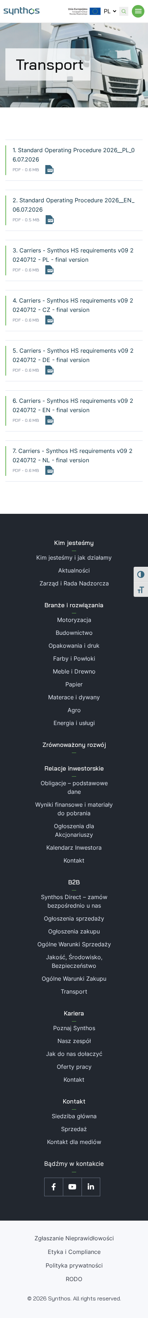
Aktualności (74, 570)
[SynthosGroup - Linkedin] (91, 1187)
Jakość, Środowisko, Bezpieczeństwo (74, 961)
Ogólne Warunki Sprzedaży (74, 944)
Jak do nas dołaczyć (74, 1053)
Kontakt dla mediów (74, 1141)
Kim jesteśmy (74, 542)
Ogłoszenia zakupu (74, 931)
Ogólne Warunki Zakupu (74, 978)
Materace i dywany (74, 697)
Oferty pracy (74, 1066)
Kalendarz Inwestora (74, 847)
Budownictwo (74, 632)
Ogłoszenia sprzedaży (74, 918)
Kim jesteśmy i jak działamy (74, 557)
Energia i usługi (74, 722)
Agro (74, 710)
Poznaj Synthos (74, 1028)
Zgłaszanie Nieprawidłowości (74, 1238)
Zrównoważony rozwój (74, 744)
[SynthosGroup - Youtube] (72, 1187)
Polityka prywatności (74, 1265)
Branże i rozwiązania (74, 605)
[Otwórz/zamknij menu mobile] (138, 11)
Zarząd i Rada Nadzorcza (74, 583)
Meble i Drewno (74, 671)
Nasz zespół (74, 1040)
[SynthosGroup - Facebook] (53, 1187)
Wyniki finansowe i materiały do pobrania (74, 809)
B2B (74, 882)
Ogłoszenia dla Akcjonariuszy (74, 830)
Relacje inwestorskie (74, 768)
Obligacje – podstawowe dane (74, 787)
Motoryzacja (74, 619)
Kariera (74, 1013)
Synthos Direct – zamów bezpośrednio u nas (74, 901)
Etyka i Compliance (74, 1251)
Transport (74, 991)
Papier (74, 684)
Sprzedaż (74, 1129)
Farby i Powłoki (74, 658)
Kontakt (74, 860)
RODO (74, 1279)
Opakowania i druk (74, 645)
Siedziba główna (74, 1116)
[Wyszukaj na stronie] (123, 11)
